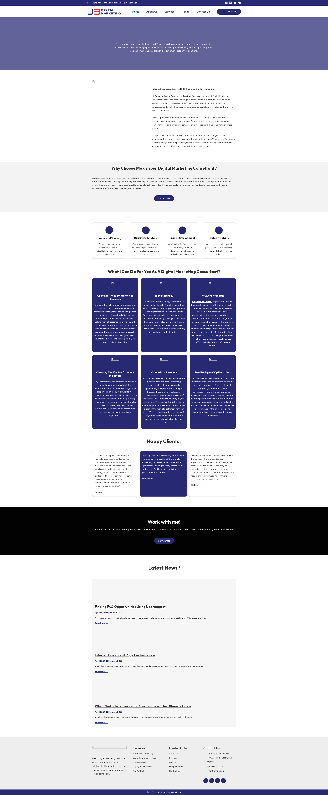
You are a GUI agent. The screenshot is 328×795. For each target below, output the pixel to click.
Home (135, 11)
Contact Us (203, 11)
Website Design (139, 762)
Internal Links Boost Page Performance (125, 655)
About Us (151, 11)
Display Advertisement (143, 766)
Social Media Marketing (143, 753)
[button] (176, 11)
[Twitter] (235, 3)
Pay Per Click (138, 771)
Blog (186, 11)
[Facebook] (226, 3)
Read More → (101, 623)
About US (173, 753)
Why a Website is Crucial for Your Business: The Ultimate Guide (143, 706)
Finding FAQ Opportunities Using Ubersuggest (130, 607)
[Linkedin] (239, 3)
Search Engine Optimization (145, 758)
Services (169, 11)
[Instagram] (230, 3)
